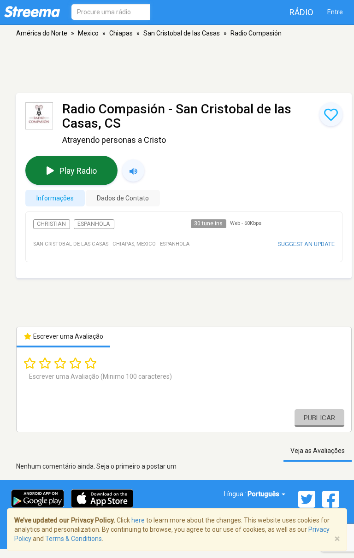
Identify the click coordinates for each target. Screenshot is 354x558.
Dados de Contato (123, 198)
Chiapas (121, 33)
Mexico (88, 33)
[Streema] (32, 11)
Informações (55, 198)
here (138, 520)
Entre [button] (335, 12)
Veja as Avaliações (317, 450)
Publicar (319, 418)
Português (264, 494)
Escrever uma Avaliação (67, 336)
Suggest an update (306, 244)
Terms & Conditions (73, 538)
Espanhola (93, 224)
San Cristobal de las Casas (181, 33)
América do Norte (41, 33)
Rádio (301, 12)
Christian (51, 224)
